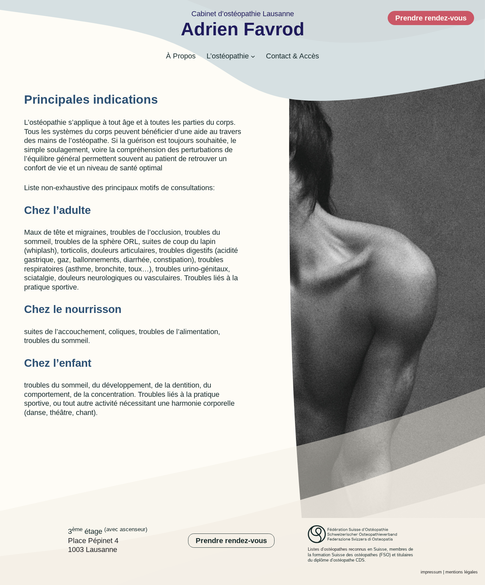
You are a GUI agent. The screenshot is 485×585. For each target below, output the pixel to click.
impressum (431, 571)
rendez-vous (431, 18)
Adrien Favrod (243, 29)
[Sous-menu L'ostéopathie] (253, 56)
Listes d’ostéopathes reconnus (337, 549)
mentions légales (461, 571)
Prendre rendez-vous (231, 540)
